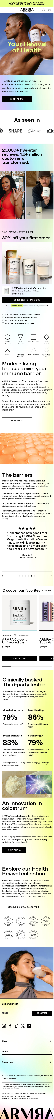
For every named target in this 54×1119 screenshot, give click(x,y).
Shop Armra (17, 420)
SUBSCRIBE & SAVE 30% (27, 300)
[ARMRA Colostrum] (27, 9)
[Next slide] (50, 576)
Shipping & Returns (37, 1093)
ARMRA (12, 1076)
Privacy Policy (7, 1093)
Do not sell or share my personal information (20, 1098)
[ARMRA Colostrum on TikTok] (16, 1027)
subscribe (42, 1013)
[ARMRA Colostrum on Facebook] (10, 1027)
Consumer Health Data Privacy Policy (16, 1096)
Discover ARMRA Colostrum (23, 907)
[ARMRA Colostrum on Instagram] (4, 1027)
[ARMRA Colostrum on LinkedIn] (29, 1027)
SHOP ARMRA (16, 99)
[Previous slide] (3, 576)
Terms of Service (21, 1093)
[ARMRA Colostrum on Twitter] (23, 1027)
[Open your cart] (49, 10)
